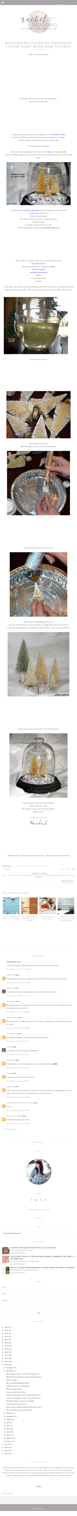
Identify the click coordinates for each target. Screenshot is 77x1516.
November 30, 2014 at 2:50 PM (18, 1028)
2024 (7, 1333)
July (8, 1423)
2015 (6, 1361)
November (10, 1371)
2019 (6, 1349)
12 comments (6, 869)
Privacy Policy (7, 1493)
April (9, 1432)
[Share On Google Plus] (73, 869)
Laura (9, 1073)
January (9, 1441)
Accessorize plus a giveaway (15, 1392)
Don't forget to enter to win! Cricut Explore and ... (23, 1374)
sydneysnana (12, 1017)
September (10, 1416)
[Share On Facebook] (70, 869)
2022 (7, 1340)
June (8, 1426)
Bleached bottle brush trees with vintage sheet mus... (24, 1377)
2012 (6, 1448)
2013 (6, 1444)
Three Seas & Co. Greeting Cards (20, 1103)
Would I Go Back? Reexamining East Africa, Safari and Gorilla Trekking (42, 1268)
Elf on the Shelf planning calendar (17, 1383)
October (9, 1413)
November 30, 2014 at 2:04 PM (18, 1012)
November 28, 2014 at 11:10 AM (19, 969)
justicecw (10, 988)
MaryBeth (11, 1001)
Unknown (11, 975)
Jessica (9, 1047)
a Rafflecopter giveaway (39, 817)
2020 (7, 1346)
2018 (6, 1352)
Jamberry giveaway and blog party (18, 1386)
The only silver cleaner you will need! (19, 1410)
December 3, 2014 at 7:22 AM (18, 1054)
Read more (22, 1253)
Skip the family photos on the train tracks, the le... (23, 1395)
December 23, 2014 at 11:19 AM (18, 1123)
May (8, 1429)
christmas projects (22, 866)
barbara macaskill (14, 1116)
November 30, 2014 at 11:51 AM (19, 996)
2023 (6, 1337)
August (9, 1419)
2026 (7, 1327)
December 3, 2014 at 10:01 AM (18, 1068)
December (10, 1368)
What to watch (11, 1380)
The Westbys (12, 1033)
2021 (6, 1343)
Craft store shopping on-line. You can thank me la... (24, 1398)
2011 (6, 1451)
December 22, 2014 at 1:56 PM (18, 1110)
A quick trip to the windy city (16, 1404)
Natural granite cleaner (14, 1389)
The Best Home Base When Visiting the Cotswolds (33, 1248)
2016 (6, 1358)
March (9, 1435)
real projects (40, 866)
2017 (6, 1355)
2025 (7, 1330)
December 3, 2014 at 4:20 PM (18, 1081)
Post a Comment (11, 1129)
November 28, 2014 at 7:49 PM (18, 982)
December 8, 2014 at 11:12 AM (18, 1097)
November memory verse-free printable (20, 1401)
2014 (6, 1365)
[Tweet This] (68, 869)
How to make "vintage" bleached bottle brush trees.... (24, 1407)
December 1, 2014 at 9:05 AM (18, 1041)
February (10, 1438)
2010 (6, 1454)
